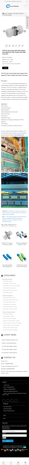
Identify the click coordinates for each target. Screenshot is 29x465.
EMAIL (5, 68)
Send (8, 441)
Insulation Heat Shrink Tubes (10, 306)
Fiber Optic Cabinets (8, 292)
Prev (4, 31)
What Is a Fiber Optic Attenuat (9, 343)
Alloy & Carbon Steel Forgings (10, 327)
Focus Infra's (5, 83)
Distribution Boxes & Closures (10, 290)
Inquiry (18, 464)
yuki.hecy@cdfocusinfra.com (11, 366)
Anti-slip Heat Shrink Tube (9, 297)
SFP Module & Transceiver (9, 288)
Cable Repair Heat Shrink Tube (10, 299)
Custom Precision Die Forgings (10, 329)
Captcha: (4, 433)
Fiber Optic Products (18, 13)
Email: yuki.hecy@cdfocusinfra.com (13, 1)
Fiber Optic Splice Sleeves (9, 302)
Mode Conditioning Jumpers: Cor (10, 340)
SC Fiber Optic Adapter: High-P (9, 349)
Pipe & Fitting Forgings (8, 316)
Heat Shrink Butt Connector (9, 304)
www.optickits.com (19, 135)
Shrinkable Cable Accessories (10, 308)
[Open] (27, 22)
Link (4, 415)
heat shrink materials (7, 408)
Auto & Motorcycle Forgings (9, 318)
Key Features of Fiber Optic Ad (9, 352)
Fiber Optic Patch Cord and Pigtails (11, 285)
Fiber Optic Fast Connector (9, 283)
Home (5, 13)
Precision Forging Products (8, 312)
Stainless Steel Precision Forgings (11, 325)
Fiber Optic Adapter (7, 15)
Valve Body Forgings (8, 314)
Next (25, 31)
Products (10, 13)
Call (11, 464)
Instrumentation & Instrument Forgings (12, 323)
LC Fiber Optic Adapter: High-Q (9, 346)
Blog (4, 418)
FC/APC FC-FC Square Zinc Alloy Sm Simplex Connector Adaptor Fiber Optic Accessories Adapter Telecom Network (14, 212)
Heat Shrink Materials (7, 295)
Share (3, 464)
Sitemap (21, 447)
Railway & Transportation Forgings (11, 320)
